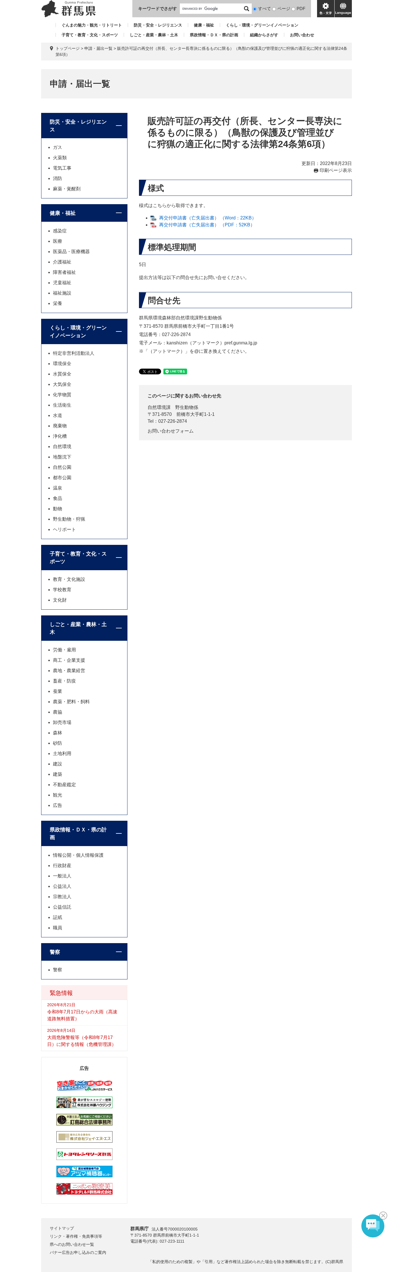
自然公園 (62, 467)
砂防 (57, 743)
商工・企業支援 (69, 660)
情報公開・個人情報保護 (78, 855)
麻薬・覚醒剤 (67, 188)
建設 (57, 763)
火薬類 (60, 157)
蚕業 (57, 691)
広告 (57, 805)
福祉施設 (62, 293)
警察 (55, 952)
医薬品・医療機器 (71, 251)
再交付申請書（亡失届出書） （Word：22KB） (207, 217)
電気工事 (62, 168)
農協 (57, 712)
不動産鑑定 (64, 784)
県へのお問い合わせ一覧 (72, 1244)
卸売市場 (62, 722)
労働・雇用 (64, 649)
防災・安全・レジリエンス (158, 25)
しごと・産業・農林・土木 (154, 35)
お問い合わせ (302, 35)
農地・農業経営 (69, 670)
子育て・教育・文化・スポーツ (90, 35)
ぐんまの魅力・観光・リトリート (92, 25)
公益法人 (62, 886)
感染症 (60, 230)
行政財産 (62, 865)
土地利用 (62, 753)
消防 (57, 178)
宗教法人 (62, 896)
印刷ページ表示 (336, 170)
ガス (57, 147)
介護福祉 (62, 261)
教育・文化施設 (69, 579)
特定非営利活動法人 (73, 353)
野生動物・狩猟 (69, 519)
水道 (57, 415)
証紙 (57, 917)
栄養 (57, 303)
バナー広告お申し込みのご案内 (78, 1252)
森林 (57, 732)
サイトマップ (62, 1228)
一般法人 (62, 875)
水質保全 (62, 373)
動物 (57, 508)
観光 (57, 795)
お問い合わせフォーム (171, 431)
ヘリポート (64, 529)
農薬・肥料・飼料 (71, 701)
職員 (57, 927)
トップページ (68, 48)
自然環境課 (159, 407)
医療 (57, 241)
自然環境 (62, 446)
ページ (283, 8)
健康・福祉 (204, 25)
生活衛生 (62, 405)
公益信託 (62, 907)
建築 (57, 774)
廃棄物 (60, 425)
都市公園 (62, 477)
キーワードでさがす (157, 8)
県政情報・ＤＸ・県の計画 (214, 35)
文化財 (60, 600)
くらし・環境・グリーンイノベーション (262, 25)
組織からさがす (264, 35)
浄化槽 (60, 436)
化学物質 (62, 394)
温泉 (57, 488)
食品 (57, 498)
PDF (301, 8)
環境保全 (62, 363)
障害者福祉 (64, 272)
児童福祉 (62, 282)
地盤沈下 (62, 456)
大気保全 (62, 384)
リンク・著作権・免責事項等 (76, 1236)
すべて (264, 8)
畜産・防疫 (64, 680)
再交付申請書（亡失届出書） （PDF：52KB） (207, 224)
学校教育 (62, 589)
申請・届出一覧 (98, 48)
